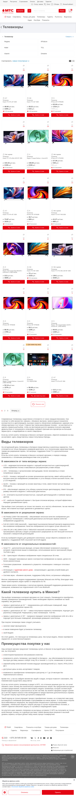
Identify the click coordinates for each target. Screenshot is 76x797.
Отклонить (24, 792)
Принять (58, 792)
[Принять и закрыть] (74, 780)
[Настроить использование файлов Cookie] (4, 792)
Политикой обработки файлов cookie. (23, 786)
